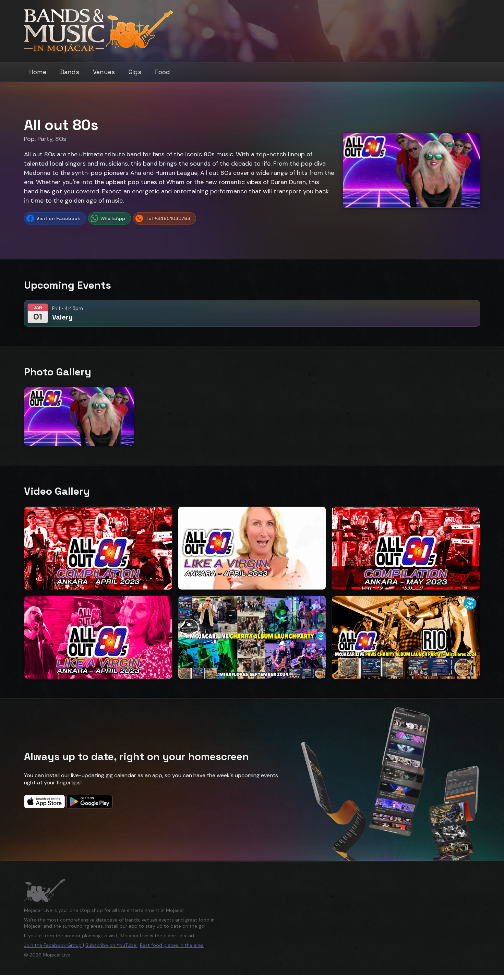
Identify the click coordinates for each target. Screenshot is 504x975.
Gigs (135, 72)
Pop (29, 139)
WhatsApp (112, 218)
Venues (104, 72)
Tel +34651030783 (167, 218)
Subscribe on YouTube (111, 945)
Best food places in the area (172, 945)
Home (37, 72)
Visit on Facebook (58, 218)
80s (60, 139)
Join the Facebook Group (53, 945)
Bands (69, 72)
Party (44, 139)
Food (162, 72)
